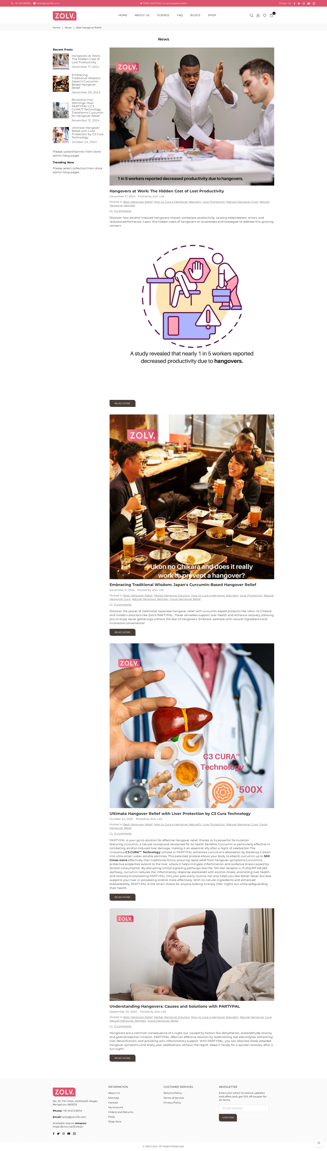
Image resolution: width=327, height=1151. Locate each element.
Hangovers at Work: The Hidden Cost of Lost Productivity (167, 191)
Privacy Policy (172, 1102)
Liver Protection (214, 201)
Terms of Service (174, 1097)
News (68, 27)
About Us (142, 15)
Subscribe (228, 1117)
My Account (115, 1107)
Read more (122, 403)
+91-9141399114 (22, 3)
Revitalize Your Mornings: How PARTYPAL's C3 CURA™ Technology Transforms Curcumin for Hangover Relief (88, 107)
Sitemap (113, 1097)
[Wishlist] (264, 15)
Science (163, 15)
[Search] (251, 15)
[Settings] (258, 15)
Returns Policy (173, 1092)
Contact (113, 1102)
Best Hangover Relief (138, 201)
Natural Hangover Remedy (150, 599)
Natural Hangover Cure (242, 201)
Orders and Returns (120, 1112)
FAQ (180, 15)
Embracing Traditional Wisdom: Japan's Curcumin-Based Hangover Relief (183, 584)
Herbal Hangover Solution (172, 595)
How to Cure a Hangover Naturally (177, 201)
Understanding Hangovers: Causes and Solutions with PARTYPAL (175, 1006)
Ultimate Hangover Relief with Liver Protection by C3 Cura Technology (180, 813)
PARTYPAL (117, 840)
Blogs (195, 15)
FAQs (111, 1116)
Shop (212, 15)
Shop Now (114, 1121)
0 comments (123, 210)
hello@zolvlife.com (47, 3)
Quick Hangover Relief (185, 599)
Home (122, 15)
